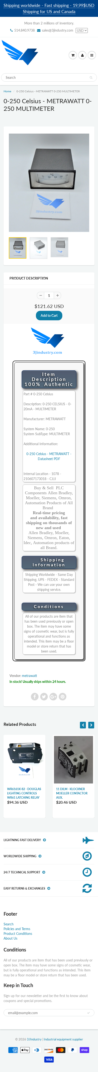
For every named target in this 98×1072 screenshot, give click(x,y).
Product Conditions (18, 934)
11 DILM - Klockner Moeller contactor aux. (72, 793)
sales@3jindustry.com (57, 30)
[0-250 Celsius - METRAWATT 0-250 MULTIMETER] (49, 183)
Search (9, 924)
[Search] (91, 77)
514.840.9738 (24, 30)
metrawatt (29, 676)
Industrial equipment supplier (63, 1039)
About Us (10, 938)
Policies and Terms (17, 929)
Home (7, 91)
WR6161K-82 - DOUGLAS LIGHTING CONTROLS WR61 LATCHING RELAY (24, 793)
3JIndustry (34, 1039)
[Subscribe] (88, 1013)
